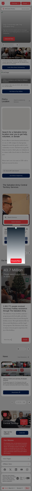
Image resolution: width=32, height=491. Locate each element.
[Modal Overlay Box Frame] (16, 245)
